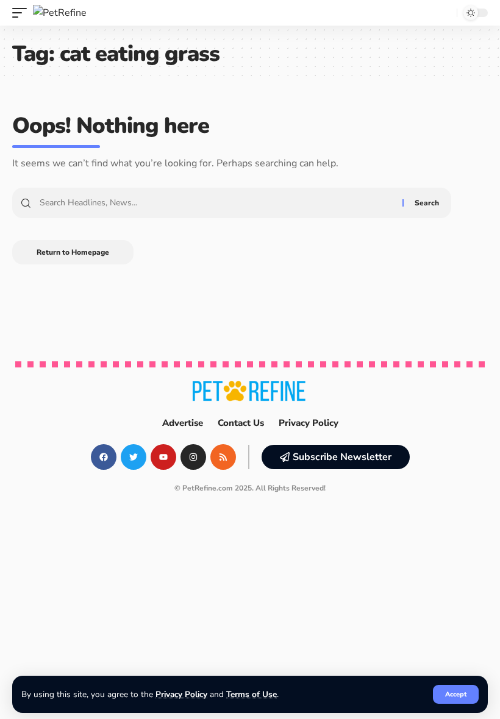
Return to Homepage (73, 252)
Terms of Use (251, 694)
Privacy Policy (181, 694)
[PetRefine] (60, 12)
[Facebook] (103, 457)
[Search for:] (216, 203)
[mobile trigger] (22, 12)
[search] (444, 13)
